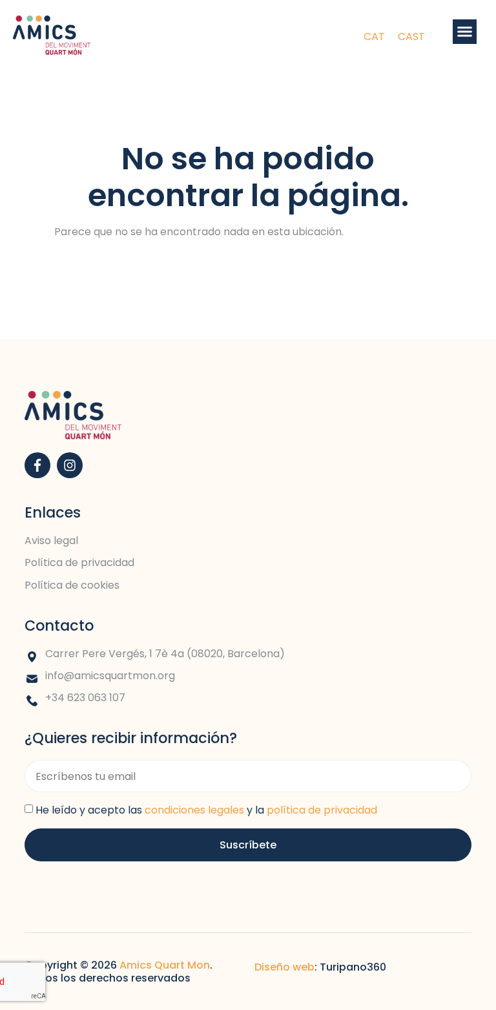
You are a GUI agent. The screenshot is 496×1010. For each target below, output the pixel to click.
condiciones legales (194, 810)
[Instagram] (70, 465)
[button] (465, 31)
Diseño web (284, 967)
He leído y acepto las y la (206, 810)
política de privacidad (322, 810)
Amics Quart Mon (164, 965)
